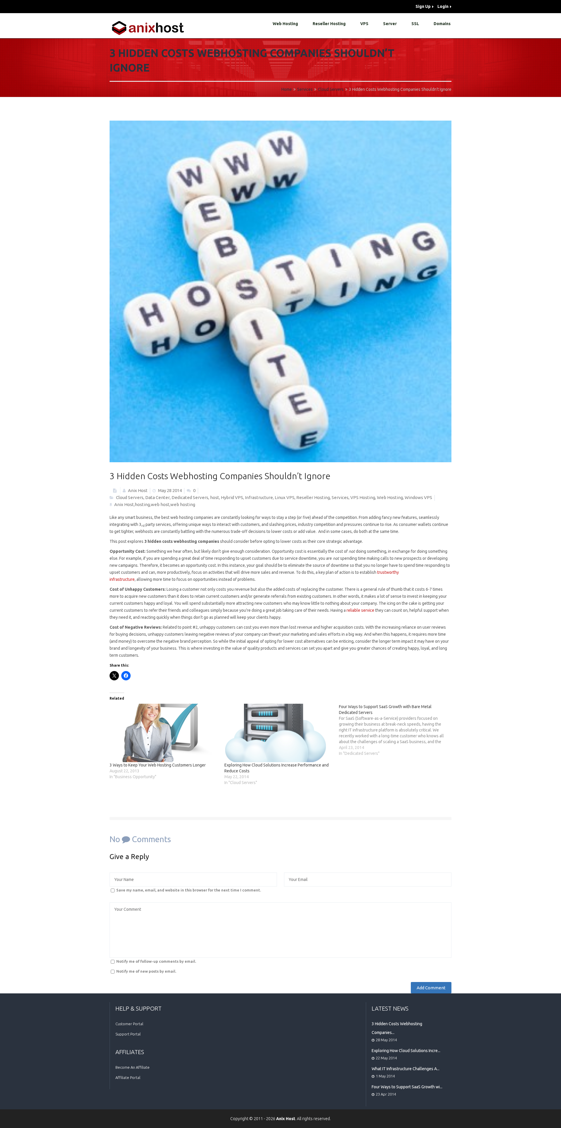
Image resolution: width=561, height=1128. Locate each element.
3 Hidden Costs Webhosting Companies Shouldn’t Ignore (220, 476)
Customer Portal (129, 1024)
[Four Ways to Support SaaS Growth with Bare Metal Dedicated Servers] (396, 730)
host (214, 497)
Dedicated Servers (190, 497)
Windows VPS (418, 497)
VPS (364, 23)
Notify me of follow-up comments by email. (156, 961)
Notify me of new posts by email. (146, 971)
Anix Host (137, 490)
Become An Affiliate (132, 1067)
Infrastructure (259, 497)
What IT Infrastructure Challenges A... (405, 1068)
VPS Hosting (362, 497)
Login (443, 6)
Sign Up (423, 6)
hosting (142, 504)
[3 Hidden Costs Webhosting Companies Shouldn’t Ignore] (280, 291)
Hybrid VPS (232, 497)
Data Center (157, 497)
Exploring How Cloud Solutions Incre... (406, 1050)
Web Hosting (285, 23)
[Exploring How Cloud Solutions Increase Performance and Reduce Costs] (278, 733)
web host (160, 504)
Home (286, 89)
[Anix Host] (149, 28)
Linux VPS (285, 497)
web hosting (182, 504)
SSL (415, 23)
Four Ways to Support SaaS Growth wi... (407, 1086)
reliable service (360, 610)
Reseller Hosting (329, 23)
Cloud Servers (331, 89)
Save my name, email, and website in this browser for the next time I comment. (188, 890)
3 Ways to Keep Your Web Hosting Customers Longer (158, 765)
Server (390, 23)
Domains (442, 23)
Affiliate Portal (127, 1077)
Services (305, 89)
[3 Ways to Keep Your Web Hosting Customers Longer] (164, 733)
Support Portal (128, 1034)
